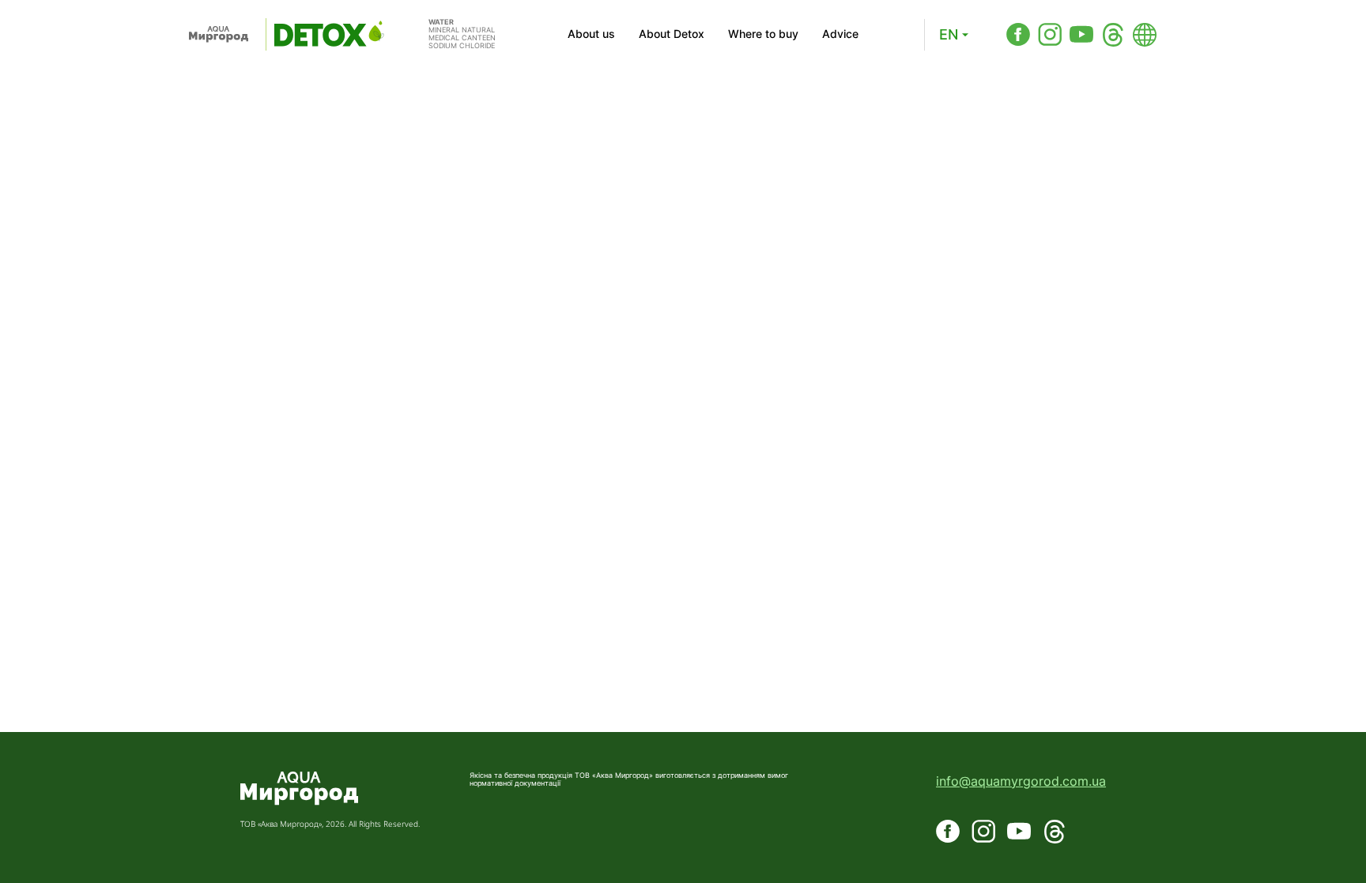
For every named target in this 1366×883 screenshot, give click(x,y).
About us (591, 34)
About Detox (671, 34)
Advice (840, 34)
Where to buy (763, 34)
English (901, 57)
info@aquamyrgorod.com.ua (1021, 781)
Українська (913, 111)
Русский (905, 84)
